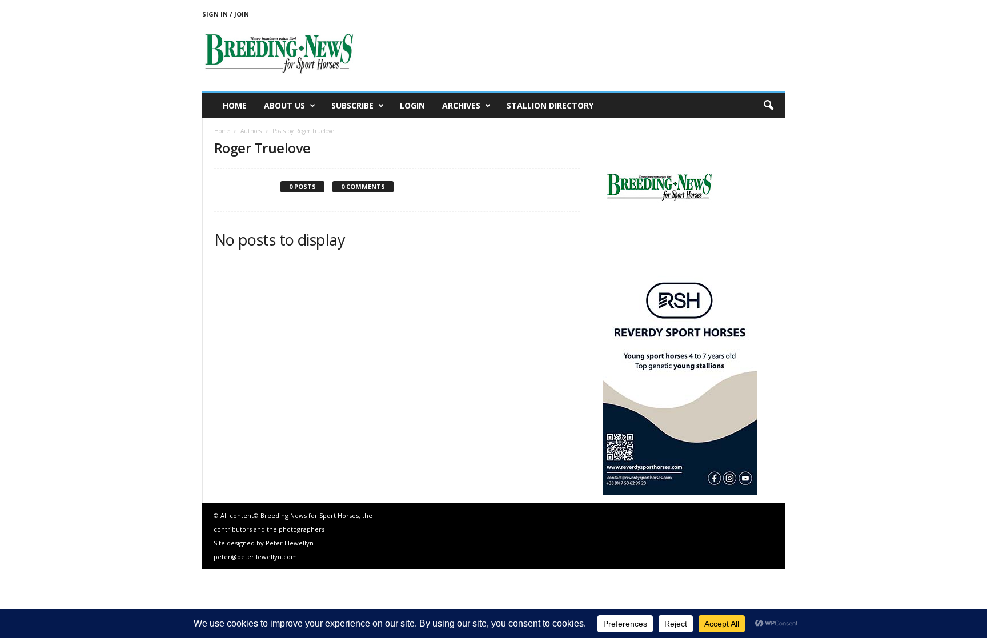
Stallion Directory (550, 105)
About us (284, 105)
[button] (768, 105)
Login (412, 105)
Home (235, 105)
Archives (461, 105)
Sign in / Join (225, 14)
